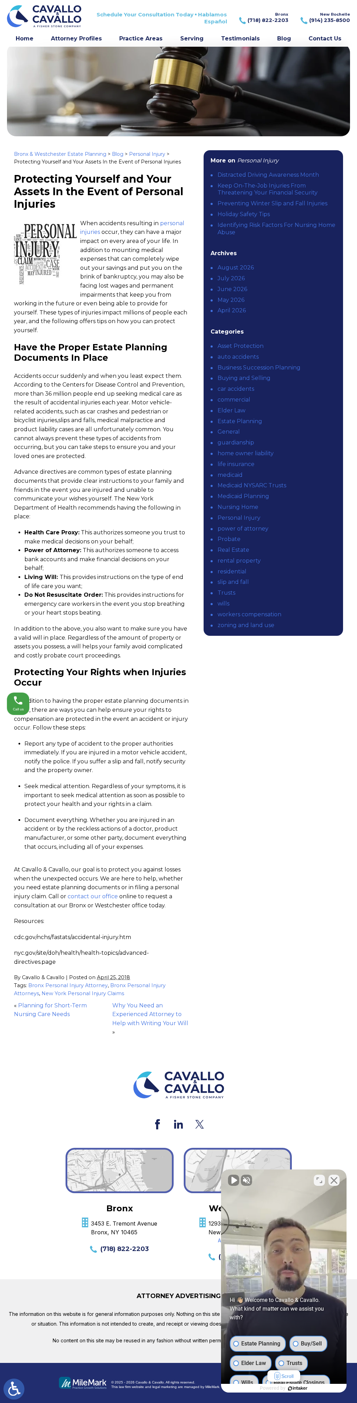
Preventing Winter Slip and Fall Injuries (272, 203)
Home (24, 38)
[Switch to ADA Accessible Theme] (13, 1389)
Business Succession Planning (259, 367)
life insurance (236, 464)
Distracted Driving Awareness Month (268, 174)
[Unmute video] (233, 1180)
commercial (234, 399)
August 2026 (236, 267)
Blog (284, 38)
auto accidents (238, 356)
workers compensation (249, 614)
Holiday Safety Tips (244, 214)
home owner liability (246, 453)
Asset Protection (241, 346)
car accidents (236, 389)
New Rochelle (329, 17)
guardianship (236, 442)
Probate (229, 539)
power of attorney (243, 528)
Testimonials (240, 38)
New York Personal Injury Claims (82, 993)
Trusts (226, 592)
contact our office (93, 896)
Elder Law (231, 410)
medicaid (230, 475)
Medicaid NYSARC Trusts (252, 485)
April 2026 (232, 310)
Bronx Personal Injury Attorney (68, 985)
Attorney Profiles (76, 38)
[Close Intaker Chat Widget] (334, 1180)
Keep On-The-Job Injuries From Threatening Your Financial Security (268, 189)
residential (232, 571)
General (229, 431)
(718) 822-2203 (124, 1249)
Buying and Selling (244, 378)
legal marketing (164, 1387)
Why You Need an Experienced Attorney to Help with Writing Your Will (150, 1014)
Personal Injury (147, 154)
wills (223, 603)
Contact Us (325, 38)
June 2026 (232, 289)
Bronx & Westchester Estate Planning (60, 154)
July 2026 (231, 278)
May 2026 (231, 300)
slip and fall (233, 582)
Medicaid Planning (243, 496)
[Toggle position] (319, 1180)
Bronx (268, 17)
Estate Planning (240, 421)
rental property (239, 560)
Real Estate (233, 550)
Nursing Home (238, 507)
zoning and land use (246, 625)
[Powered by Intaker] (297, 1388)
